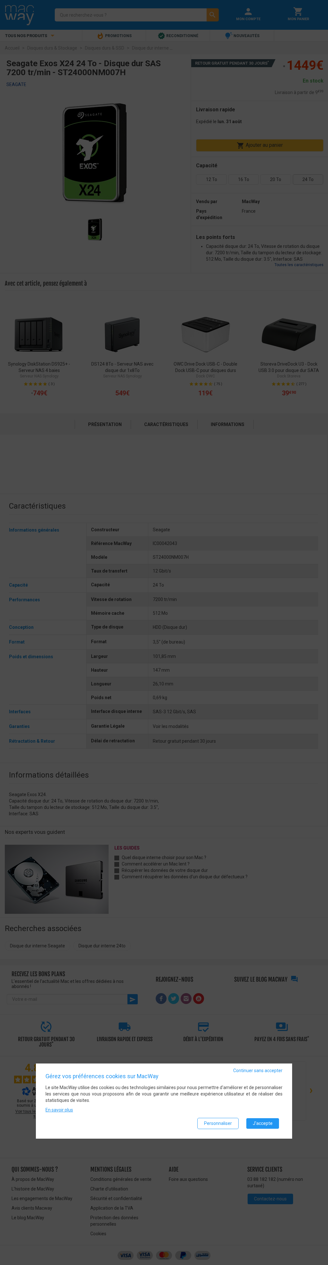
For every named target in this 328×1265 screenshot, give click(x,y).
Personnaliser (218, 1123)
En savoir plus (59, 1109)
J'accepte (263, 1123)
